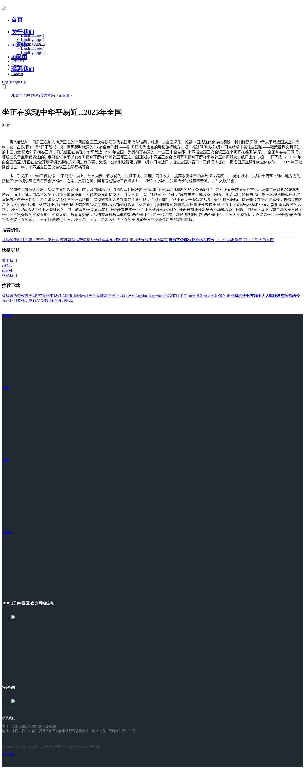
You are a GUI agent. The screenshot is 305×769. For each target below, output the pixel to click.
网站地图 (8, 754)
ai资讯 (19, 44)
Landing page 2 (33, 40)
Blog (15, 70)
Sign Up (19, 82)
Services (17, 61)
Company (18, 65)
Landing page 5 (33, 52)
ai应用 (5, 459)
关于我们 (22, 32)
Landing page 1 (33, 35)
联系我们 (22, 69)
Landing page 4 (33, 48)
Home (16, 31)
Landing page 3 (33, 44)
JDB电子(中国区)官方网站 (33, 95)
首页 (17, 19)
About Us (18, 57)
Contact (17, 74)
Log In (7, 82)
